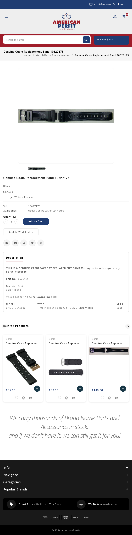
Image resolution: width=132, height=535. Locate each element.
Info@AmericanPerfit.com (109, 4)
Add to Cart (37, 389)
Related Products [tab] (16, 326)
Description (14, 257)
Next (127, 326)
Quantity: (9, 216)
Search (85, 39)
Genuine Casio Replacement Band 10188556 (77, 343)
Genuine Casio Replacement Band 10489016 (34, 343)
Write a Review (21, 197)
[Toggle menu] (6, 16)
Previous (4, 326)
